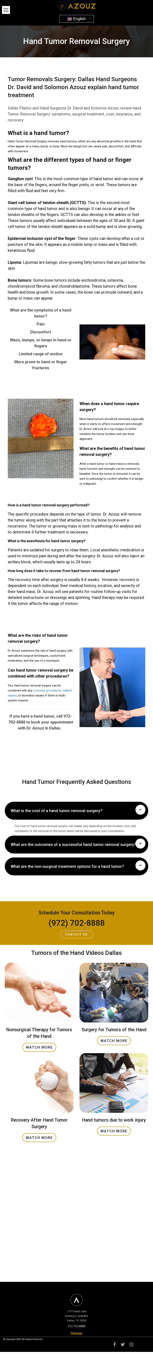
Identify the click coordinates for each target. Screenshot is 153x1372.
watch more (39, 1047)
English (79, 19)
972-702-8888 (76, 1326)
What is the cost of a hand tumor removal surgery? (56, 810)
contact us (76, 934)
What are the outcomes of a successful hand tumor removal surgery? (73, 844)
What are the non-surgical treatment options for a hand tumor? (67, 866)
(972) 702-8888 (76, 923)
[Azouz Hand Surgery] (76, 5)
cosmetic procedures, (47, 690)
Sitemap (76, 1333)
